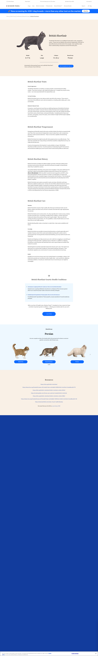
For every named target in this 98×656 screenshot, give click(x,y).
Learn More (49, 314)
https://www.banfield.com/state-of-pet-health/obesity (49, 401)
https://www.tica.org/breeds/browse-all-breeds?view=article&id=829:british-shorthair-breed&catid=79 (49, 387)
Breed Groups (26, 16)
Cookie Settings (75, 653)
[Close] (95, 653)
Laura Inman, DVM (56, 406)
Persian (77, 361)
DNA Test (12, 16)
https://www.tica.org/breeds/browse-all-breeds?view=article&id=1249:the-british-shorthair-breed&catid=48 (49, 399)
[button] (90, 354)
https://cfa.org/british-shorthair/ (49, 384)
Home (7, 16)
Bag (91, 6)
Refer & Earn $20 (70, 1)
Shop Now (86, 11)
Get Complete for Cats (66, 66)
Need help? (27, 1)
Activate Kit (89, 1)
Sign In (83, 6)
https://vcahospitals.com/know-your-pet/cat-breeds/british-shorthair (49, 393)
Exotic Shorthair (49, 361)
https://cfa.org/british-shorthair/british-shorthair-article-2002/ (49, 390)
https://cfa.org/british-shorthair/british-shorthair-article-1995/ (49, 396)
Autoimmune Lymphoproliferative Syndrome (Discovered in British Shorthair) (44, 286)
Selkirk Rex (20, 361)
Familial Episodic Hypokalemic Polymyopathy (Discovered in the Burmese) (44, 294)
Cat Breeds (19, 16)
